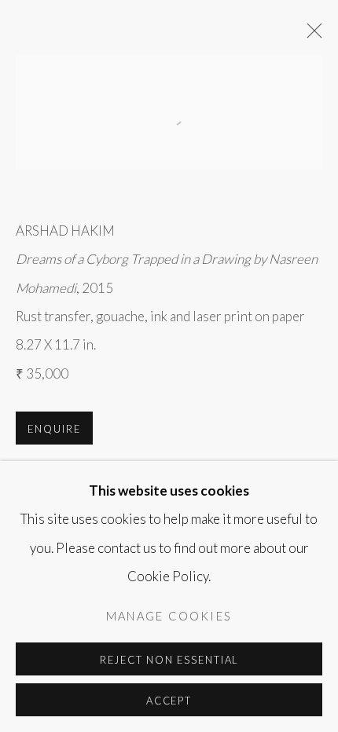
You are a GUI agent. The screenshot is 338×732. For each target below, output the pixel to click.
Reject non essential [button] (169, 659)
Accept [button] (169, 700)
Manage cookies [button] (169, 616)
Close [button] (310, 35)
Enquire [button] (54, 429)
